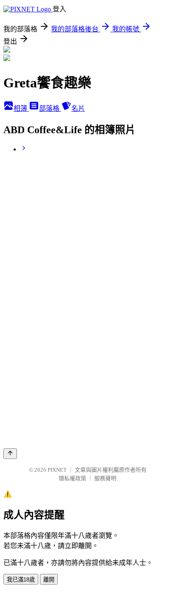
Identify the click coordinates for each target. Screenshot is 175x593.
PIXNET (57, 470)
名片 (78, 108)
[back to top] (10, 453)
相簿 (21, 108)
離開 (48, 579)
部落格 (50, 108)
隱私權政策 (72, 478)
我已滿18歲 (21, 579)
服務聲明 (105, 478)
